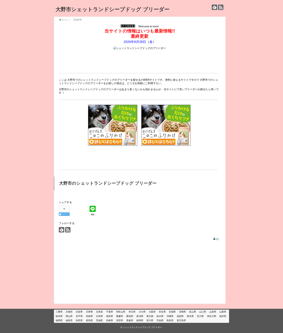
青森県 (129, 320)
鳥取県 (170, 320)
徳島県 (109, 316)
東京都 (149, 316)
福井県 (222, 316)
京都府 (69, 311)
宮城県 (172, 311)
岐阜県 (59, 316)
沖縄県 (170, 316)
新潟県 (139, 316)
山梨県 (222, 311)
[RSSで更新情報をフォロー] (220, 7)
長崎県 (109, 320)
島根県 (89, 316)
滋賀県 (180, 316)
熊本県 (190, 316)
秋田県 (79, 320)
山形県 (212, 311)
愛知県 (129, 316)
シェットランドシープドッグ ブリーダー (142, 327)
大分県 (142, 311)
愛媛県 (119, 316)
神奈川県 (211, 316)
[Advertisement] (139, 60)
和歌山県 (120, 311)
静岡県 (139, 320)
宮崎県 (182, 311)
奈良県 (162, 311)
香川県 (149, 320)
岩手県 (79, 316)
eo (217, 238)
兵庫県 (89, 311)
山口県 (202, 311)
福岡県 (59, 320)
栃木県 (160, 316)
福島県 (69, 320)
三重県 (59, 311)
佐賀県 (79, 311)
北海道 (99, 311)
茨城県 (99, 320)
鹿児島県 (181, 320)
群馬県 (89, 320)
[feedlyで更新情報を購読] (214, 7)
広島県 (99, 316)
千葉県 (109, 311)
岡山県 (69, 316)
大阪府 (152, 311)
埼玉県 (132, 311)
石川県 (200, 316)
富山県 (192, 311)
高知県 (160, 320)
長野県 (119, 320)
